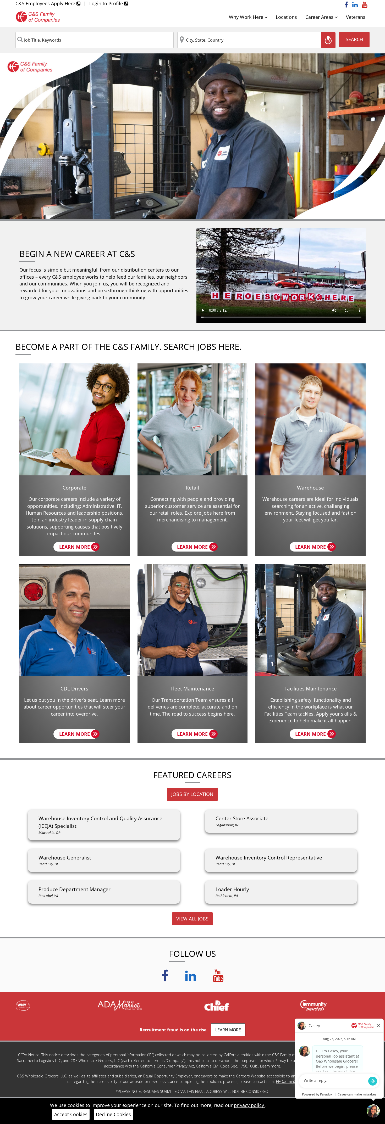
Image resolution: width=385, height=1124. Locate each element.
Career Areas (320, 17)
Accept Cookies (70, 1114)
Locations (286, 17)
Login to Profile (106, 3)
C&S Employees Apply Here (45, 3)
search (354, 39)
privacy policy (249, 1105)
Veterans (355, 17)
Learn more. (270, 1066)
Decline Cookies (113, 1114)
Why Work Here (247, 17)
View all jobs (192, 918)
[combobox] (94, 40)
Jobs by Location (192, 794)
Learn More (77, 548)
